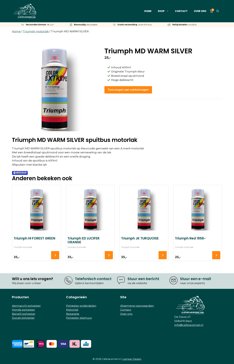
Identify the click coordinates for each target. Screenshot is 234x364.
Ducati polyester (23, 317)
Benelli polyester (23, 313)
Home (147, 11)
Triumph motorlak (36, 31)
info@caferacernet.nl (188, 325)
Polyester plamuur (79, 317)
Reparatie (72, 313)
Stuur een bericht (143, 278)
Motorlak (72, 309)
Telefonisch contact (93, 278)
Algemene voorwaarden (137, 305)
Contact (181, 11)
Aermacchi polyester (26, 305)
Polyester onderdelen (81, 305)
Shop (161, 11)
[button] (217, 11)
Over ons (200, 11)
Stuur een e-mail (195, 278)
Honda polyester (23, 309)
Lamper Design (132, 358)
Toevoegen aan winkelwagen (128, 89)
